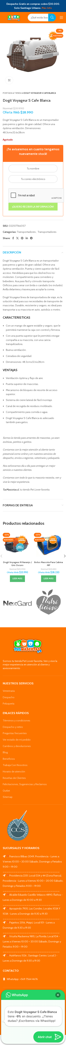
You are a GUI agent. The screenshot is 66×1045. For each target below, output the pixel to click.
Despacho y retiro (13, 727)
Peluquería (8, 703)
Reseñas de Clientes (14, 778)
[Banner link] (17, 603)
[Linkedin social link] (27, 238)
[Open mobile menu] (61, 17)
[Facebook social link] (13, 238)
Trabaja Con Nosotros (15, 765)
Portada (7, 93)
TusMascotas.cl (11, 489)
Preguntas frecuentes (15, 733)
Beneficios (9, 758)
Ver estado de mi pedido (17, 739)
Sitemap (7, 797)
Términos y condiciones (16, 720)
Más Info (47, 8)
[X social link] (17, 238)
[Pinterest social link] (22, 238)
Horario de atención (14, 771)
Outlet (6, 790)
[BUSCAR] (52, 17)
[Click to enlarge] (9, 80)
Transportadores (26, 232)
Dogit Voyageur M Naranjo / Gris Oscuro (17, 563)
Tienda (18, 93)
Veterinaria (9, 690)
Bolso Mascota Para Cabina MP (48, 563)
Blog (5, 752)
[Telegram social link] (31, 238)
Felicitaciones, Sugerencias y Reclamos (25, 784)
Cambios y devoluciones (17, 746)
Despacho (8, 697)
